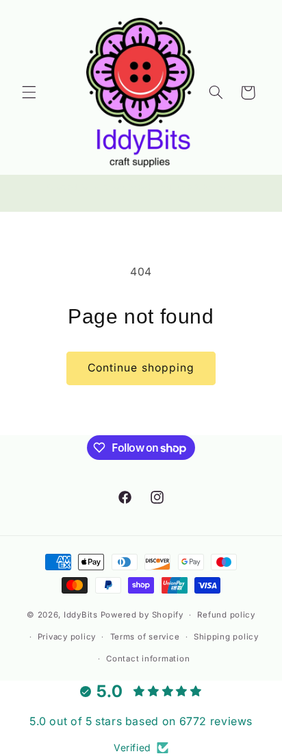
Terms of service (145, 637)
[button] (28, 92)
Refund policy (226, 615)
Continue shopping (141, 367)
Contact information (148, 658)
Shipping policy (226, 637)
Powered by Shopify (142, 615)
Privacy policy (67, 637)
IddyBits (81, 615)
